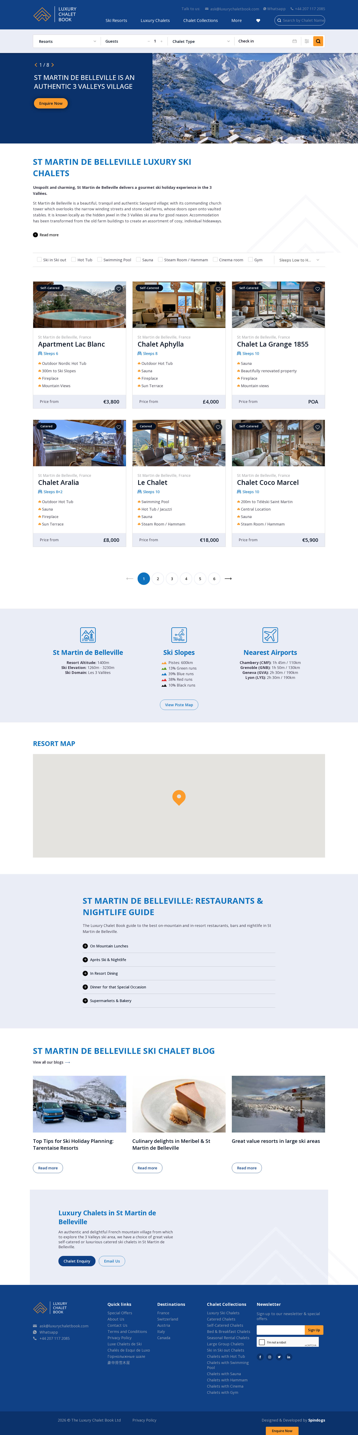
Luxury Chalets (155, 20)
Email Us (112, 1261)
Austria (163, 1325)
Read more (49, 234)
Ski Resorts (116, 20)
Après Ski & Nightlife (108, 959)
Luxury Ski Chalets (223, 1312)
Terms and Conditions (127, 1331)
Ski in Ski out (54, 259)
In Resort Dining (104, 973)
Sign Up (314, 1330)
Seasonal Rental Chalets (228, 1337)
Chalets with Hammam (227, 1379)
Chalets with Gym (222, 1392)
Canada (163, 1337)
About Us (116, 1319)
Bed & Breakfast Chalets (228, 1331)
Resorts (46, 41)
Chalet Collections (200, 20)
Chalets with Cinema (225, 1386)
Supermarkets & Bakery (110, 1000)
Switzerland (167, 1319)
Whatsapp (276, 8)
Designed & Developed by (293, 1420)
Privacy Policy (120, 1337)
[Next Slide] (52, 64)
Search (318, 41)
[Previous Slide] (36, 64)
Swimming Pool (117, 259)
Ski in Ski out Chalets (225, 1350)
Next (228, 578)
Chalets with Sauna (224, 1373)
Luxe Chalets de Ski (125, 1343)
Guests (111, 41)
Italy (161, 1331)
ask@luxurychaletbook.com (234, 8)
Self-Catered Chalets (225, 1325)
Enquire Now (282, 1431)
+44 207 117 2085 (310, 8)
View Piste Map (179, 704)
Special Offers (120, 1312)
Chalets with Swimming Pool (228, 1365)
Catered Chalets (221, 1319)
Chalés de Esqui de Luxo (129, 1350)
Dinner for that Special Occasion (118, 986)
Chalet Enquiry (77, 1261)
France (163, 1312)
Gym (258, 259)
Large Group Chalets (225, 1343)
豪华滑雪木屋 (119, 1362)
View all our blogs (48, 1062)
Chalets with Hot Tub (226, 1356)
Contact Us (117, 1325)
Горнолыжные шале (126, 1356)
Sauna (147, 259)
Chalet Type (184, 41)
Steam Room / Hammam (186, 259)
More (236, 20)
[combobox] (297, 260)
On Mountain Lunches (109, 945)
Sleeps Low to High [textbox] (296, 260)
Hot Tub (84, 259)
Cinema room (231, 259)
